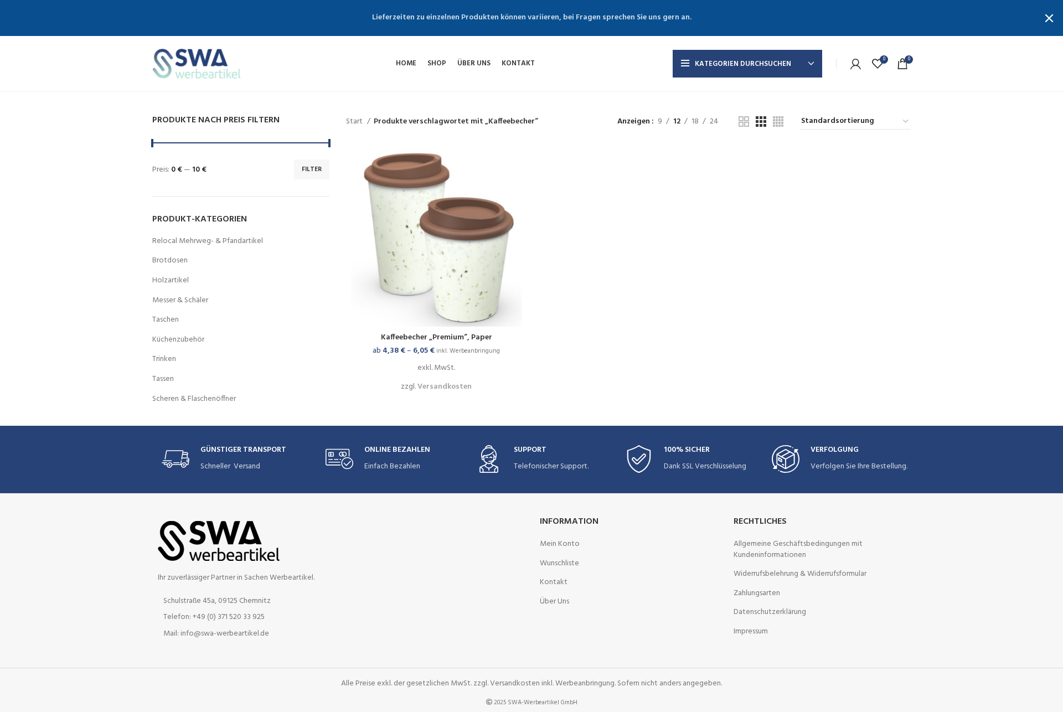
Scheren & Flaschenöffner (194, 399)
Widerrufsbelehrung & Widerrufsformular (800, 574)
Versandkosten (444, 386)
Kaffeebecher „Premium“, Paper (436, 337)
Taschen (165, 319)
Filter (312, 169)
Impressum (751, 631)
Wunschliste (559, 563)
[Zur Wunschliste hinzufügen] (519, 189)
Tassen (163, 379)
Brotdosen (170, 260)
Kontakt (553, 582)
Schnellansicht (519, 164)
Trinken (164, 359)
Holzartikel (170, 280)
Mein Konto (560, 544)
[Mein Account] (855, 64)
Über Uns (554, 601)
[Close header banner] (1049, 18)
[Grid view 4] (778, 121)
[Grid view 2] (744, 121)
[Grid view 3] (761, 121)
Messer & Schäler (180, 300)
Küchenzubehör (178, 339)
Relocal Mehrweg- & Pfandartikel (207, 241)
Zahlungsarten (757, 593)
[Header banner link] (515, 18)
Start (355, 122)
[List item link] (241, 617)
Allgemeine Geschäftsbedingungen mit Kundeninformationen (798, 549)
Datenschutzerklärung (770, 612)
